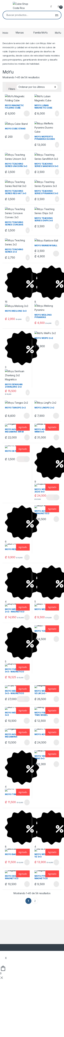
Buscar (56, 15)
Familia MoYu (40, 32)
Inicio (5, 32)
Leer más (27, 437)
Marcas (20, 32)
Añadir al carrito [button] (55, 113)
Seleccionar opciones (23, 113)
